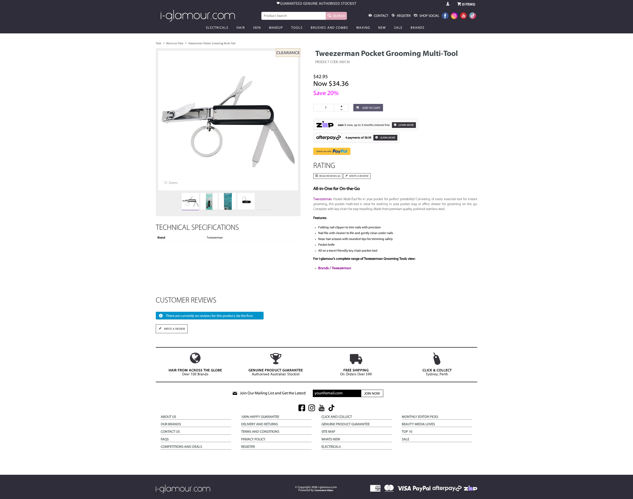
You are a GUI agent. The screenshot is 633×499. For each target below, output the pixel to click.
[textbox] (293, 16)
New (382, 27)
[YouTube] (463, 16)
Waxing (363, 27)
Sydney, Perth (437, 372)
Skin (257, 27)
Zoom (173, 183)
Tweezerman (322, 199)
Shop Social (429, 16)
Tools (297, 27)
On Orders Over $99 (356, 372)
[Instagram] (454, 16)
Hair (241, 27)
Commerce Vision (324, 490)
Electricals (217, 27)
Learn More (406, 125)
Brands (418, 27)
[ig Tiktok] (331, 408)
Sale (398, 27)
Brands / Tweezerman (334, 268)
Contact (380, 16)
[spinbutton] (325, 107)
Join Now (372, 394)
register (403, 16)
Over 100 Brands (195, 372)
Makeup (276, 27)
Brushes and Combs (329, 27)
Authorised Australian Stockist (276, 372)
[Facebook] (445, 16)
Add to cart (371, 108)
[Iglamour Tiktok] (472, 16)
